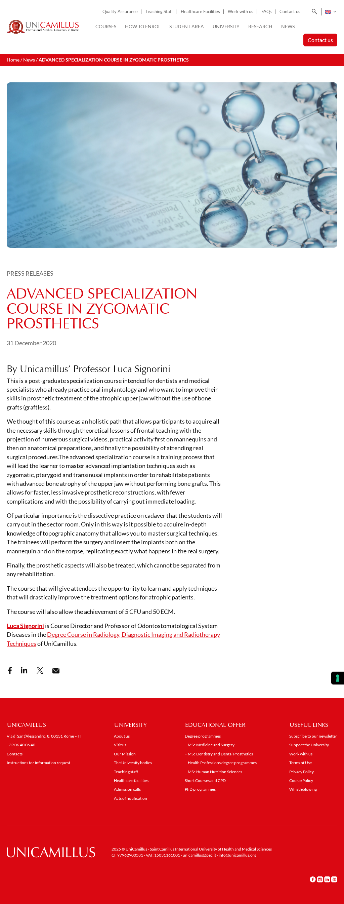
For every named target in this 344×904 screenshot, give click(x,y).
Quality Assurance (120, 11)
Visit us (120, 744)
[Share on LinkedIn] (24, 670)
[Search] (313, 11)
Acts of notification (130, 798)
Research (260, 26)
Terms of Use (300, 762)
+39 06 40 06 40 (21, 744)
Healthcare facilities (131, 780)
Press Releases (30, 273)
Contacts (15, 753)
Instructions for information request (38, 762)
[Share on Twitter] (40, 670)
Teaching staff (126, 771)
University (226, 26)
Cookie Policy (301, 780)
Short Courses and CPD (205, 780)
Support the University (309, 744)
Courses (105, 26)
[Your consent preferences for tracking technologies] (337, 678)
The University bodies (133, 762)
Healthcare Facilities (200, 11)
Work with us (240, 11)
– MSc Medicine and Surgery (209, 744)
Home (13, 60)
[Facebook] (313, 879)
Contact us (290, 11)
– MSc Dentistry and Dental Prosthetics (219, 753)
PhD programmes (200, 789)
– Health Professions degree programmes (221, 762)
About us (122, 736)
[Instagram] (320, 879)
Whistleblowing (303, 789)
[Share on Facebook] (10, 670)
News (288, 26)
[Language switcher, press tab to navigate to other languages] (330, 11)
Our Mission (125, 753)
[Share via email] (56, 671)
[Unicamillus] (43, 27)
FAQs (266, 11)
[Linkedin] (327, 879)
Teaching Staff (159, 11)
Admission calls (127, 789)
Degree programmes (203, 736)
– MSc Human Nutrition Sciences (213, 771)
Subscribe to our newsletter (313, 736)
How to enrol (143, 26)
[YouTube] (334, 879)
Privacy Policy (301, 771)
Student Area (186, 26)
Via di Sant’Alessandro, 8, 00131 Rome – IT (44, 736)
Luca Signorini (25, 625)
